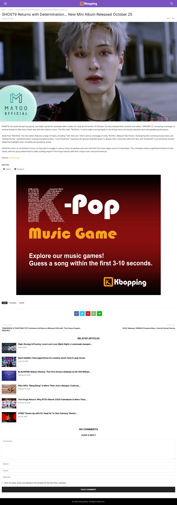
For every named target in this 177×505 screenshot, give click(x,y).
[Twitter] (82, 313)
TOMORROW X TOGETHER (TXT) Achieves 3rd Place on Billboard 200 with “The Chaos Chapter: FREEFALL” (41, 329)
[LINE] (99, 313)
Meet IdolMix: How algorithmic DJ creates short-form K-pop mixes (51, 358)
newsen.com (14, 158)
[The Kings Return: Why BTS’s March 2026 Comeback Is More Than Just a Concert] (9, 403)
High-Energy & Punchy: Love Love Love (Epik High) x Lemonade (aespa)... (55, 344)
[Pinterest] (88, 313)
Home (4, 10)
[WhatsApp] (93, 313)
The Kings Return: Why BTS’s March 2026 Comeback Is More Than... (52, 399)
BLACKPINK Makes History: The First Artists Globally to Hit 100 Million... (54, 372)
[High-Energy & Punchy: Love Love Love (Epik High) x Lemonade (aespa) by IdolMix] (9, 348)
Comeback (12, 303)
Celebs (10, 10)
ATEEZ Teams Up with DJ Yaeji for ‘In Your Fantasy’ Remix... (47, 413)
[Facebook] (76, 313)
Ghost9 (21, 303)
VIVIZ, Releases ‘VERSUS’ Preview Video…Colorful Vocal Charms (148, 328)
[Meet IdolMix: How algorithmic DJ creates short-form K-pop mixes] (9, 362)
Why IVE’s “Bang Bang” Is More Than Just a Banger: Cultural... (49, 385)
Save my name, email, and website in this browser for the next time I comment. (35, 483)
